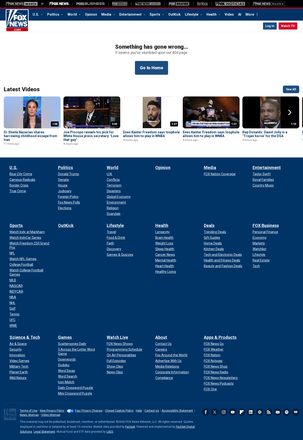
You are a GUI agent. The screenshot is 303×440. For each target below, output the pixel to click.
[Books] (269, 4)
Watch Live (117, 337)
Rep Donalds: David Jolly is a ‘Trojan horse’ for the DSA (264, 134)
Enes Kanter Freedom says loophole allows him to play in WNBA (151, 134)
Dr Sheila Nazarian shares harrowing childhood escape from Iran (30, 136)
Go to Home (151, 67)
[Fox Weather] (178, 4)
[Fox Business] (90, 3)
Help (139, 410)
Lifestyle (192, 14)
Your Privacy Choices (88, 410)
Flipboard (241, 412)
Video (229, 14)
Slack (259, 412)
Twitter (214, 412)
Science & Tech (24, 337)
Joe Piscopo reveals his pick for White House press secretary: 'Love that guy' (91, 136)
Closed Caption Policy (119, 410)
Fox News (17, 20)
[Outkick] (202, 3)
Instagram (223, 412)
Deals (209, 225)
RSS (268, 412)
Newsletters (277, 412)
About (161, 337)
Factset (130, 426)
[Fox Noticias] (230, 4)
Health (211, 14)
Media (106, 14)
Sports (155, 14)
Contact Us (151, 410)
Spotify (286, 412)
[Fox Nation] (119, 4)
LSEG (110, 431)
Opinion (91, 14)
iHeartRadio (295, 412)
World (72, 14)
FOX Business (266, 225)
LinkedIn (250, 412)
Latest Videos (22, 89)
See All (291, 89)
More (249, 14)
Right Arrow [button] (289, 112)
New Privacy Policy (52, 410)
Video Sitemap (50, 415)
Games (65, 337)
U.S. (36, 14)
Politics (53, 14)
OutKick (174, 14)
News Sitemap (29, 415)
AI (239, 14)
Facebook (205, 412)
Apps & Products (220, 337)
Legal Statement (44, 431)
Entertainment (130, 14)
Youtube (232, 412)
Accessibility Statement (177, 410)
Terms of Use (28, 410)
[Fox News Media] (59, 4)
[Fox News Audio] (147, 3)
